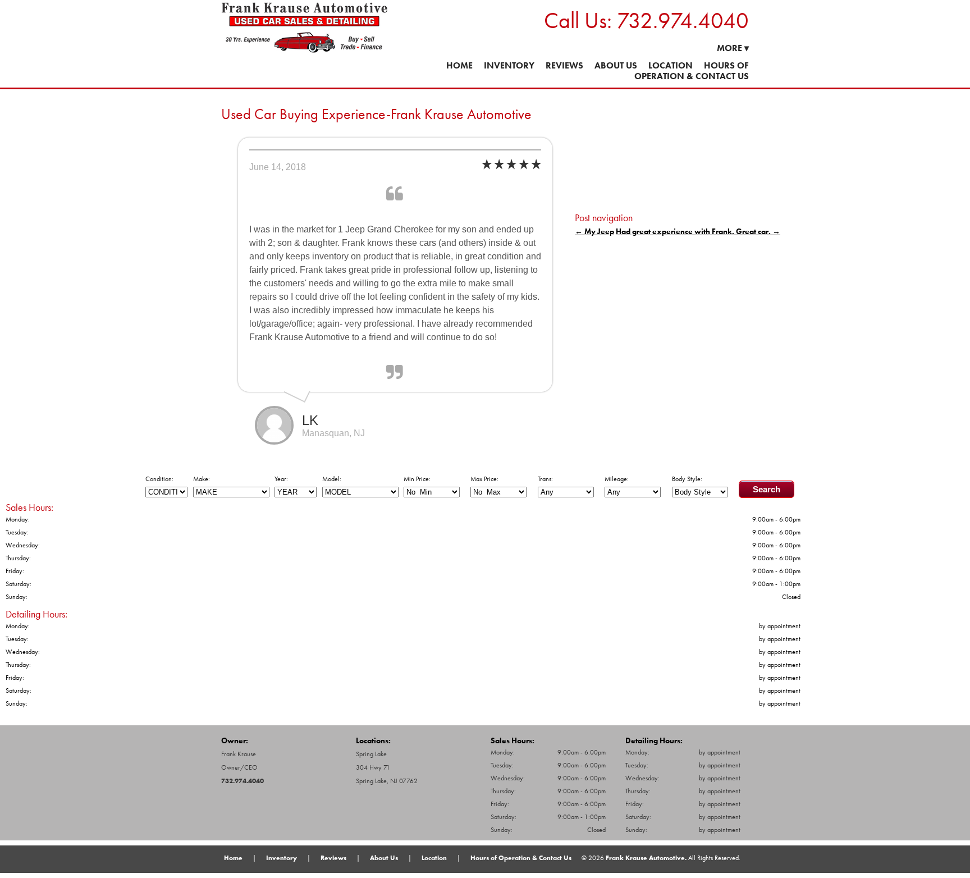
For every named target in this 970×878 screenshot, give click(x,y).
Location (670, 65)
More (733, 48)
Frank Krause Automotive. (646, 857)
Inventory (509, 65)
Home (459, 65)
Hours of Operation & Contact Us (691, 71)
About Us (615, 65)
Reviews (564, 65)
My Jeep (594, 231)
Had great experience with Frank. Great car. (698, 231)
